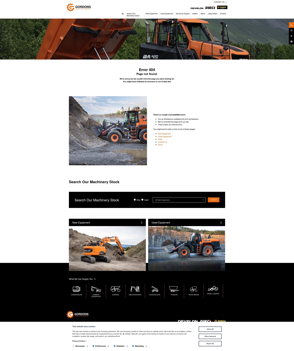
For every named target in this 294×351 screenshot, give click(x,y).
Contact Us (162, 142)
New (138, 200)
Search (214, 200)
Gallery (195, 13)
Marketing (139, 346)
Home (160, 144)
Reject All (210, 343)
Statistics (120, 346)
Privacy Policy (79, 341)
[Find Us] (291, 36)
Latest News (212, 13)
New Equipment (152, 13)
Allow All (210, 329)
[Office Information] (291, 30)
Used (146, 200)
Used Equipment (166, 13)
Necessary (80, 346)
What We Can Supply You (81, 278)
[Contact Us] (291, 25)
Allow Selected (210, 336)
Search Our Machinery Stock (133, 14)
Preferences (100, 346)
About (203, 13)
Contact (223, 13)
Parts (160, 139)
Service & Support (182, 13)
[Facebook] (291, 41)
